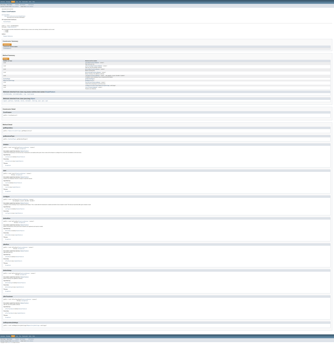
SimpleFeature (11, 27)
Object (33, 98)
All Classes (31, 4)
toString (34, 100)
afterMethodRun (7, 94)
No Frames (22, 4)
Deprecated (25, 1)
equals (5, 100)
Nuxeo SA (10, 342)
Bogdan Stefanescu (8, 36)
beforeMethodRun (17, 94)
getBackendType (89, 78)
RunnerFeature (7, 21)
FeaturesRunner (95, 62)
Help (33, 1)
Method (17, 6)
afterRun (87, 62)
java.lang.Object (5, 14)
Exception (22, 148)
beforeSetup (88, 72)
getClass (10, 100)
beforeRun (88, 69)
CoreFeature (6, 48)
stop (25, 94)
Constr (13, 6)
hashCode (16, 100)
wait (39, 100)
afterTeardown (89, 66)
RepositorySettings (8, 80)
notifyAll (28, 100)
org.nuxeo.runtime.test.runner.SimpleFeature (14, 16)
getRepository (89, 80)
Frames (17, 4)
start (86, 87)
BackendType (6, 78)
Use (17, 1)
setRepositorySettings (91, 85)
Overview (3, 1)
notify (22, 100)
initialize (88, 82)
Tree (20, 1)
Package (8, 1)
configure (88, 75)
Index (30, 1)
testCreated (30, 94)
